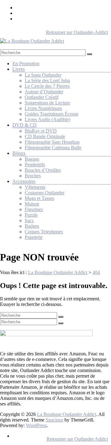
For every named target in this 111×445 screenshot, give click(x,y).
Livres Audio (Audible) (47, 119)
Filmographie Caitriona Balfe (53, 147)
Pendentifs (35, 164)
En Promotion (25, 63)
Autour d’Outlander (44, 91)
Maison (32, 203)
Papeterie (34, 237)
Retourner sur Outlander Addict (77, 439)
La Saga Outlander (43, 75)
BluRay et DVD (41, 131)
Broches (33, 175)
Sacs (29, 220)
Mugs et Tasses (39, 198)
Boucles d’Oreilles (43, 170)
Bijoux (19, 153)
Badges (32, 226)
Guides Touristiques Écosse (51, 114)
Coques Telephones (44, 231)
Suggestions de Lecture (47, 102)
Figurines (34, 209)
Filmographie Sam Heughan (52, 142)
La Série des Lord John (47, 80)
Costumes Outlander (44, 192)
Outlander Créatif (42, 97)
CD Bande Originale (45, 136)
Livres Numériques (43, 108)
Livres (18, 69)
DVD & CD (24, 125)
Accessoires (23, 181)
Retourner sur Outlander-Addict (77, 32)
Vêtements (35, 187)
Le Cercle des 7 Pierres (47, 86)
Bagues (32, 159)
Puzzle (31, 215)
